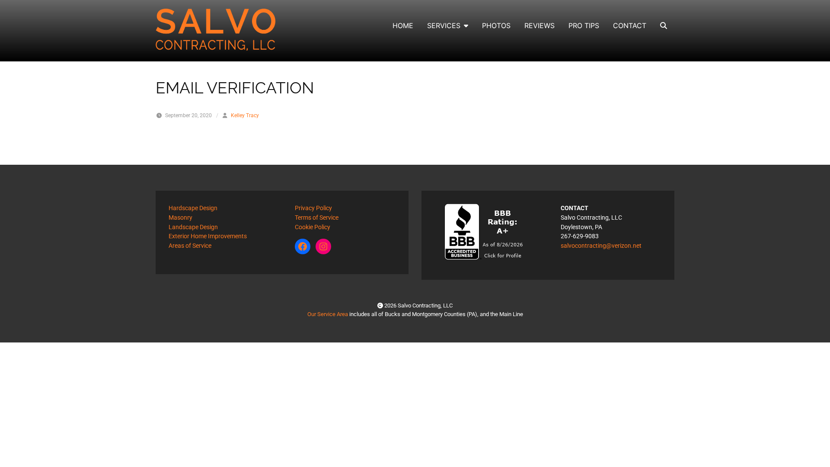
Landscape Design (193, 227)
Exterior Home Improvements (208, 236)
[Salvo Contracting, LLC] (216, 30)
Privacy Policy (313, 208)
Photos (496, 25)
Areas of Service (190, 245)
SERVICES (443, 25)
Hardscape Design (193, 208)
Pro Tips (583, 25)
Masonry (180, 217)
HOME (403, 25)
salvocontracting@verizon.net (601, 245)
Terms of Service (316, 217)
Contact (629, 25)
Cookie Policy (312, 227)
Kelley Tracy (245, 115)
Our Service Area (327, 314)
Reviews (539, 25)
